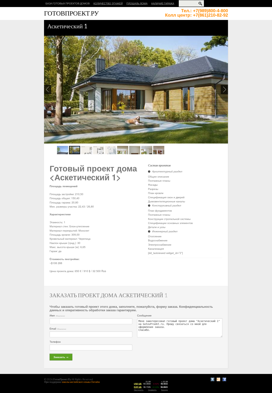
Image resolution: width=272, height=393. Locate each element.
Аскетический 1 (67, 26)
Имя (52, 315)
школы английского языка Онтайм (81, 381)
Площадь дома (136, 3)
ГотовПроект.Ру (71, 13)
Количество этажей (108, 3)
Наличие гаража (162, 3)
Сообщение (144, 315)
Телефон (55, 341)
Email (53, 328)
